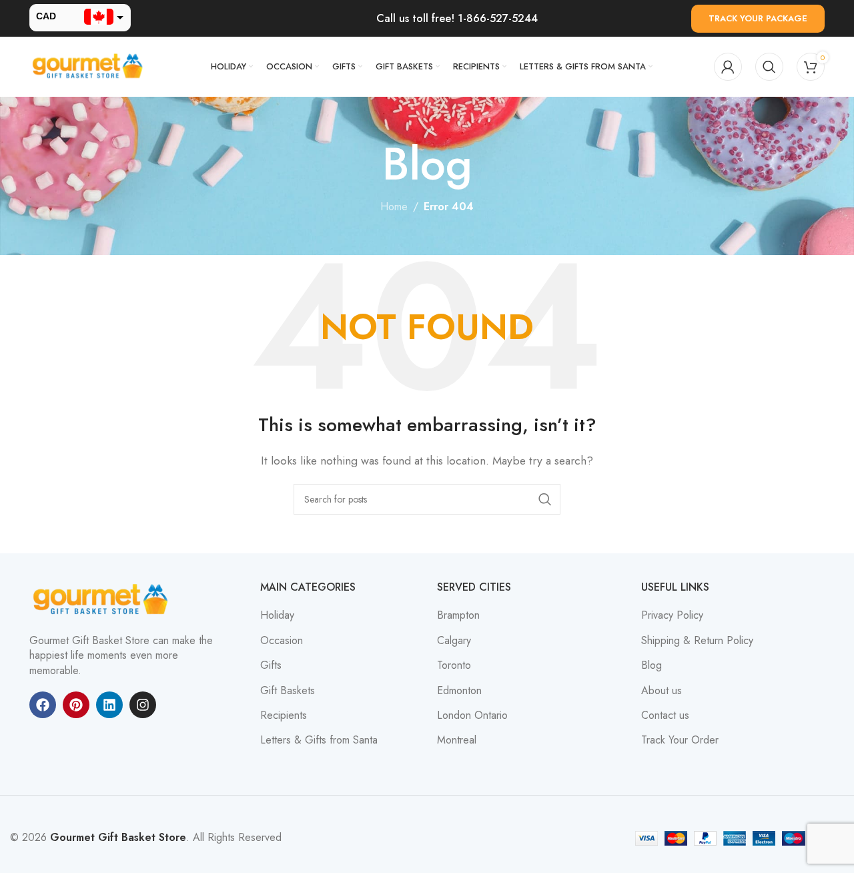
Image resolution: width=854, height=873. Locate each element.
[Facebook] (42, 704)
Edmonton (459, 690)
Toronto (454, 665)
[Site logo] (89, 65)
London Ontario (472, 715)
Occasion (281, 640)
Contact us (665, 715)
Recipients (283, 715)
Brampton (458, 615)
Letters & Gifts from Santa (319, 740)
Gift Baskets (287, 690)
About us (661, 690)
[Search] (769, 66)
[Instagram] (142, 704)
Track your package (758, 18)
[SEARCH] (545, 499)
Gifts (271, 665)
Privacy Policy (672, 615)
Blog (651, 665)
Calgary (454, 640)
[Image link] (102, 599)
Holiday (277, 615)
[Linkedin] (109, 704)
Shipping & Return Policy (697, 640)
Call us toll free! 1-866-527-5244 (457, 18)
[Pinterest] (76, 704)
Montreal (456, 740)
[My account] (728, 66)
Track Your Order (680, 740)
